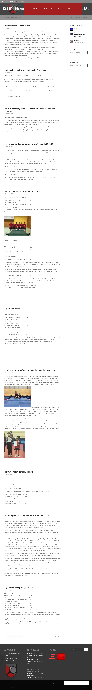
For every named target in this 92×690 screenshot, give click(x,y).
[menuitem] (13, 1)
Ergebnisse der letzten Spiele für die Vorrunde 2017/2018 (30, 144)
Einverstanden (69, 683)
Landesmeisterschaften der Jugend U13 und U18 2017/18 (29, 370)
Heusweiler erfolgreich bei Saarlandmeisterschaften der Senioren (29, 109)
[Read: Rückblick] (71, 41)
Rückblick (76, 40)
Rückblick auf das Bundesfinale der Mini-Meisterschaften (79, 34)
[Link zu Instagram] (7, 1)
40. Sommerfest (77, 28)
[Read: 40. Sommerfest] (71, 29)
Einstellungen (46, 687)
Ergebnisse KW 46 (12, 308)
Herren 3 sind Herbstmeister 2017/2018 (22, 191)
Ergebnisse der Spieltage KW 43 (18, 587)
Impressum (13, 1)
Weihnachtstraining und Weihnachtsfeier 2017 (25, 70)
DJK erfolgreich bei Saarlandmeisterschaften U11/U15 (28, 515)
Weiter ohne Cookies (82, 683)
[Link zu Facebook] (5, 1)
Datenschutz (20, 1)
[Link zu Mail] (2, 1)
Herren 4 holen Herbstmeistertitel (19, 472)
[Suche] (86, 9)
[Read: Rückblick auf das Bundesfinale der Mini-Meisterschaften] (71, 33)
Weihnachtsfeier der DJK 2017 (17, 25)
